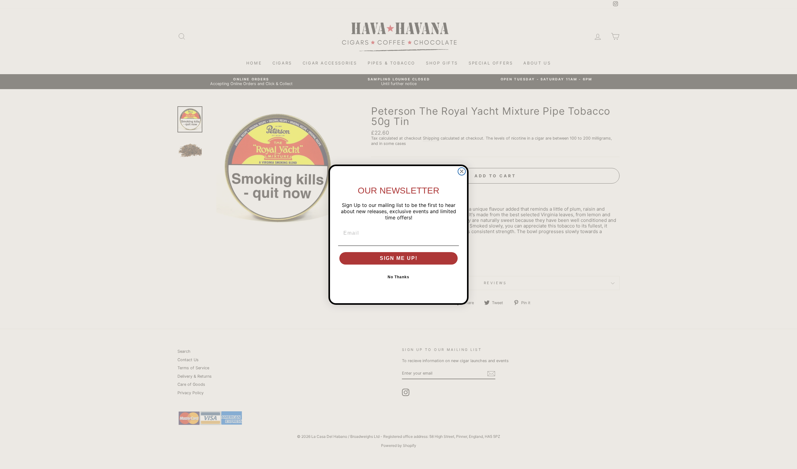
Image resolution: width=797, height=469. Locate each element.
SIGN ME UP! (398, 258)
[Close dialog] (461, 171)
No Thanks (398, 277)
